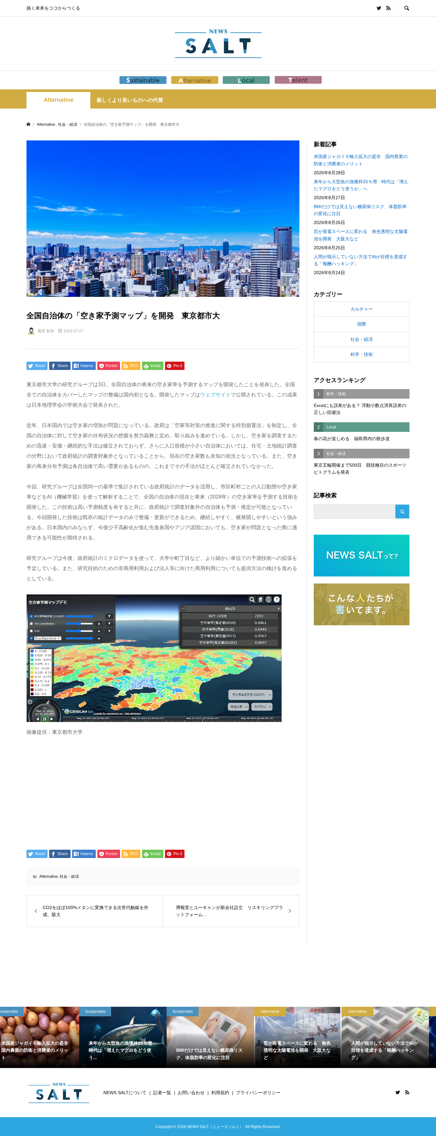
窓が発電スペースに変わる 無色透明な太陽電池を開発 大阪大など (361, 235)
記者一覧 (162, 1092)
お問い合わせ (191, 1092)
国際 (361, 324)
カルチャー (361, 309)
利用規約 (220, 1092)
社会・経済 (69, 876)
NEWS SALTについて (125, 1092)
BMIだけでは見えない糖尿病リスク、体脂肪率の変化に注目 (360, 210)
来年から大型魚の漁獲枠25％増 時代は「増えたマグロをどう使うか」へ (361, 185)
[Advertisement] (162, 792)
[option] (43, 1037)
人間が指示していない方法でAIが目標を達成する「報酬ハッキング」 (360, 260)
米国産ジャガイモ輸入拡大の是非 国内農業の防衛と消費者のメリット (361, 160)
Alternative (58, 100)
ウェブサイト (215, 394)
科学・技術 (361, 354)
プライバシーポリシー (258, 1092)
